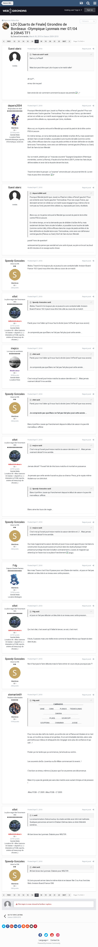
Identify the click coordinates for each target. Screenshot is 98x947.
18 (41, 41)
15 (27, 41)
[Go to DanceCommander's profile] (5, 26)
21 (54, 41)
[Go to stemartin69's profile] (15, 708)
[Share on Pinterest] (35, 926)
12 (14, 41)
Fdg (15, 565)
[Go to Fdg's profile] (15, 579)
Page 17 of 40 (78, 41)
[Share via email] (31, 926)
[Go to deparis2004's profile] (15, 119)
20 (50, 41)
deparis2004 (15, 105)
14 (23, 41)
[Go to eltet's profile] (15, 312)
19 (45, 41)
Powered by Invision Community (49, 943)
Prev (9, 41)
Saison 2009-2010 (51, 36)
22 (59, 41)
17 (36, 41)
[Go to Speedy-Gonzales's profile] (15, 274)
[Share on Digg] (15, 926)
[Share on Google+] (11, 926)
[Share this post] (93, 49)
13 (19, 41)
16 (32, 41)
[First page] (3, 41)
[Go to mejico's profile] (15, 362)
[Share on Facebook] (7, 926)
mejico (15, 348)
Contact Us (55, 940)
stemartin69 (15, 694)
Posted (35, 49)
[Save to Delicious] (19, 926)
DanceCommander (20, 36)
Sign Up (90, 10)
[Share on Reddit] (23, 926)
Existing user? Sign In (73, 10)
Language (43, 940)
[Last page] (69, 41)
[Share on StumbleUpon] (27, 926)
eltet (14, 296)
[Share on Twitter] (3, 926)
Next (64, 41)
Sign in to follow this (11, 20)
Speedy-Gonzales (15, 260)
